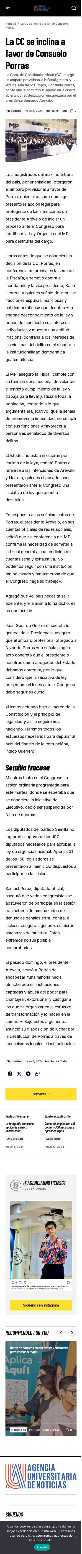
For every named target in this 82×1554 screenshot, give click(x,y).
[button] (7, 8)
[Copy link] (37, 1074)
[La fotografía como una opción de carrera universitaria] (23, 1131)
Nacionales (14, 110)
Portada (10, 23)
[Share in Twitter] (19, 1074)
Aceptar (42, 1547)
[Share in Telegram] (28, 1074)
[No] (76, 1537)
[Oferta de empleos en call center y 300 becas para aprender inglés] (59, 1131)
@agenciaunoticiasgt (44, 1182)
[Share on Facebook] (10, 1074)
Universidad (15, 1138)
